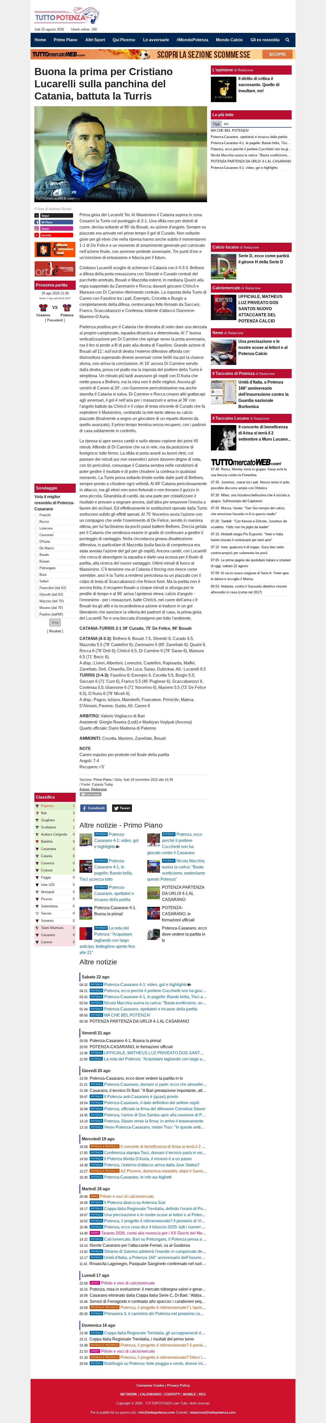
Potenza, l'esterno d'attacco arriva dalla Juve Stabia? (145, 1165)
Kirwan (44, 561)
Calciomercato (226, 288)
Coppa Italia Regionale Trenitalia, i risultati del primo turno (141, 1339)
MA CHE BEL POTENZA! (120, 1015)
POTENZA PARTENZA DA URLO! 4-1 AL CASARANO (183, 893)
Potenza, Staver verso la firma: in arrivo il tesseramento (147, 1121)
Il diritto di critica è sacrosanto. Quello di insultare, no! (258, 84)
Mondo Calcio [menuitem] (229, 40)
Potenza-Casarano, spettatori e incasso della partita (114, 893)
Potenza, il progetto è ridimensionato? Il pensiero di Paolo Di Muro (165, 1345)
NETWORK (128, 1394)
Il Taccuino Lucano (230, 418)
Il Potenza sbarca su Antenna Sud (128, 1202)
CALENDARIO (150, 1394)
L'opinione (222, 70)
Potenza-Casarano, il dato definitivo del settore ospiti (145, 1103)
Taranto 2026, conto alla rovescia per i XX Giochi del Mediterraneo (156, 1233)
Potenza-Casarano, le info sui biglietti (131, 1177)
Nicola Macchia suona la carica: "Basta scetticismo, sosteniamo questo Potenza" (170, 1003)
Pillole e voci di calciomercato (122, 1196)
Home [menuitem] (40, 40)
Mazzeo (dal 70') (51, 601)
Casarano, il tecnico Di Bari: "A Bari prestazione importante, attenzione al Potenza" (164, 1090)
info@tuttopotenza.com (156, 1412)
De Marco (46, 548)
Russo (44, 522)
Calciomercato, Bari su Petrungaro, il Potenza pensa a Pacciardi (155, 1239)
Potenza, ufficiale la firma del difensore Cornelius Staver (148, 1109)
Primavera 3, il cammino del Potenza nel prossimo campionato (154, 1313)
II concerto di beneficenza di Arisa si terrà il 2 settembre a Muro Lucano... (171, 1146)
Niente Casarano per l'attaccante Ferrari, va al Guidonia (140, 1245)
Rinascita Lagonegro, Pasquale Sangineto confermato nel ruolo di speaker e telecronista (169, 1264)
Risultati (55, 631)
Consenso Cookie (150, 1385)
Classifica (45, 797)
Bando (44, 555)
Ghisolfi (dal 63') (51, 594)
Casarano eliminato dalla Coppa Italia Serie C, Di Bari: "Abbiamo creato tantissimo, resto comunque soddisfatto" (191, 1295)
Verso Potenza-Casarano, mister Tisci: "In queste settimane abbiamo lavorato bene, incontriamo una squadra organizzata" (207, 1127)
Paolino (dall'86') (51, 614)
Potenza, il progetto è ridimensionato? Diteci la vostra (153, 1357)
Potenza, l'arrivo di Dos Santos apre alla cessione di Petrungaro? (156, 1115)
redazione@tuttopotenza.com (212, 1412)
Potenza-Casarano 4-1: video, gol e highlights (116, 840)
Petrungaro (47, 568)
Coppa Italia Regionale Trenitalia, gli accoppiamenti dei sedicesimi (158, 1333)
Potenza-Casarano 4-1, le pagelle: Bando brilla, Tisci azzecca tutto (157, 997)
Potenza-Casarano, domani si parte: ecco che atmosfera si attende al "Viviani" (168, 1084)
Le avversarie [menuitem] (156, 40)
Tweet (124, 808)
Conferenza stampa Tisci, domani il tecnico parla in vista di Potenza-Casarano (168, 1153)
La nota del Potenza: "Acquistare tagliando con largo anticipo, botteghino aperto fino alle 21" (107, 940)
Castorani (46, 535)
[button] (55, 622)
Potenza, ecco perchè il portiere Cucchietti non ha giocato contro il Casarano (166, 991)
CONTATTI (172, 1394)
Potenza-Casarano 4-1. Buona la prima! (125, 1040)
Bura (42, 575)
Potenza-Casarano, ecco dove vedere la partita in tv (184, 934)
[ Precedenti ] (55, 320)
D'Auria (44, 541)
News (217, 333)
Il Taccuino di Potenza (233, 373)
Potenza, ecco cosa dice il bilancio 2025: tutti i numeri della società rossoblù (166, 1227)
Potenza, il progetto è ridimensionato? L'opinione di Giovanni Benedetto (170, 1307)
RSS (202, 1394)
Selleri (44, 581)
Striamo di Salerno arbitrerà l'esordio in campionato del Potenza (155, 1251)
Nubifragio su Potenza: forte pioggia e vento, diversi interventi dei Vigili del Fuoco (171, 1363)
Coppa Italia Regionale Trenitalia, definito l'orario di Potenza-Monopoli (161, 1209)
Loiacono (46, 528)
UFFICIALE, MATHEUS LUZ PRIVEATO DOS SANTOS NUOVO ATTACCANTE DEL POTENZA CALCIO (193, 1053)
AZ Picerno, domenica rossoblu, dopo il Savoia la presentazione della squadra (176, 1171)
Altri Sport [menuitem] (95, 40)
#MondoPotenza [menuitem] (192, 40)
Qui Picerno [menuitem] (124, 40)
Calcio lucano (226, 247)
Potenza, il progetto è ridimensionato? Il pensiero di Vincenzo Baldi (158, 1221)
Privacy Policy (178, 1385)
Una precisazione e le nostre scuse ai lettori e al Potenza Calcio (155, 1215)
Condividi (96, 808)
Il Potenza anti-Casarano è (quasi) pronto (134, 1096)
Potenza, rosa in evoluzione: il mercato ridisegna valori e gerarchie (150, 1289)
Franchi (44, 515)
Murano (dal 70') (51, 608)
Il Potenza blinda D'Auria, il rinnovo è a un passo (141, 1159)
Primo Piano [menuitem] (65, 40)
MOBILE (189, 1394)
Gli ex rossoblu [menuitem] (265, 40)
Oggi (216, 124)
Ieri (226, 124)
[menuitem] (287, 40)
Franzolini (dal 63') (52, 588)
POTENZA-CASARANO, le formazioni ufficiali (178, 914)
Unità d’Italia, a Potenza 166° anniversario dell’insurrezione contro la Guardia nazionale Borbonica (187, 1257)
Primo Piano (102, 780)
